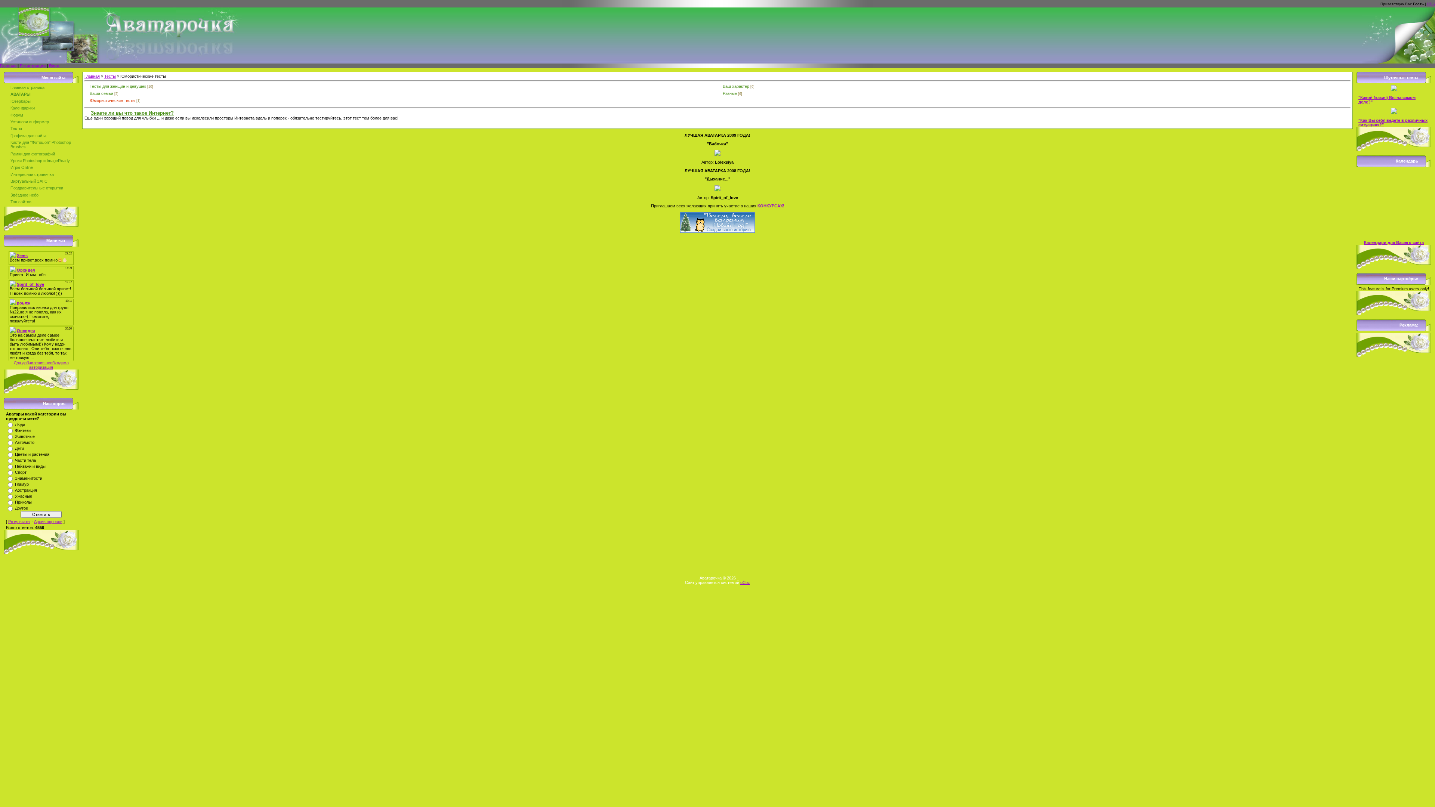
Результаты (19, 521)
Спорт (21, 472)
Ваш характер (736, 86)
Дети (19, 448)
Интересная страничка (32, 174)
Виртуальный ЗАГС (28, 181)
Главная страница (27, 87)
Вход (54, 66)
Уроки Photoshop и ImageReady (40, 160)
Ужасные (23, 496)
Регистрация (33, 66)
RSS (1431, 4)
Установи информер (29, 122)
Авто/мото (24, 442)
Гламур (22, 484)
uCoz (745, 582)
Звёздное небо (24, 195)
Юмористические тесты (112, 100)
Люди (20, 424)
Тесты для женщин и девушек (118, 86)
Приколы (23, 502)
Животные (25, 436)
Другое (21, 508)
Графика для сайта (28, 135)
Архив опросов (48, 521)
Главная (8, 66)
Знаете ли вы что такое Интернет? (132, 113)
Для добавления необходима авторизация (41, 365)
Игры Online (21, 167)
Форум (16, 115)
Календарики (22, 108)
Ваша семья (101, 93)
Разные (730, 93)
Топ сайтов (20, 202)
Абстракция (26, 490)
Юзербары (20, 101)
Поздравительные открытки (36, 188)
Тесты (16, 128)
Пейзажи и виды (30, 466)
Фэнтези (23, 430)
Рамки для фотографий (32, 154)
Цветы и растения (32, 454)
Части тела (25, 460)
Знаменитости (28, 478)
